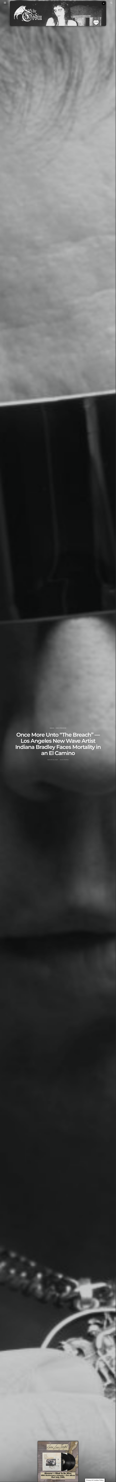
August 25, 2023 (52, 759)
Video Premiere (61, 728)
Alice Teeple (64, 759)
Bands (52, 728)
